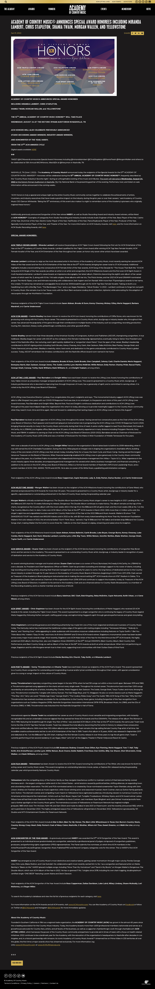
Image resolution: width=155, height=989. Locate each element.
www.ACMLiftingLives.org (49, 945)
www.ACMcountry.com (78, 905)
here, (115, 224)
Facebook (129, 905)
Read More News (17, 963)
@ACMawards (28, 908)
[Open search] (6, 1)
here (44, 227)
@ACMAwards (54, 908)
